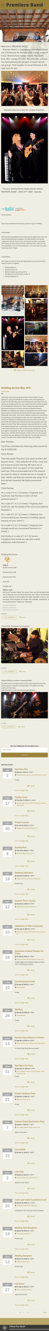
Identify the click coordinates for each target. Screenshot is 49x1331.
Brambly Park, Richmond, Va (25, 853)
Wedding (19, 1009)
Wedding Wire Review (9, 554)
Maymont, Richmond (23, 1262)
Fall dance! (19, 1283)
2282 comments (9, 617)
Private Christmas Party (25, 1093)
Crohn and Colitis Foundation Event (30, 1199)
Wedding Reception (23, 1255)
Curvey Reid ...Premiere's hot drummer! (15, 626)
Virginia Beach (21, 1015)
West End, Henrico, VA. (23, 1099)
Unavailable (20, 1149)
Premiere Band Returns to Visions (29, 1037)
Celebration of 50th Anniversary (29, 926)
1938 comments (9, 671)
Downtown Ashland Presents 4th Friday (29, 952)
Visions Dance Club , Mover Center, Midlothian (31, 1043)
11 (28, 1312)
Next (44, 1312)
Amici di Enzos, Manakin (24, 1290)
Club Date (19, 1171)
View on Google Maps (21, 790)
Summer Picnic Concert (25, 900)
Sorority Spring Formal (25, 981)
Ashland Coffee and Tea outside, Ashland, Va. (30, 959)
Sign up (24, 755)
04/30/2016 (5, 391)
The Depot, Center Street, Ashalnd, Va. (28, 1127)
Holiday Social (21, 797)
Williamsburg (21, 987)
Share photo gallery (25, 370)
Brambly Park (20, 847)
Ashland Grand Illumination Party (29, 1121)
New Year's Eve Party (24, 1065)
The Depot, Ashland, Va (24, 1234)
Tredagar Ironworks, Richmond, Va (27, 828)
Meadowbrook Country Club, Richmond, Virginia (31, 775)
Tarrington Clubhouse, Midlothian (27, 1206)
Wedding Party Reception (26, 1227)
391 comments (9, 727)
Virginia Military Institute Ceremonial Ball (16, 680)
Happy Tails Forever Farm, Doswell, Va (28, 879)
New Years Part (21, 769)
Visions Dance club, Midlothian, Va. (27, 1178)
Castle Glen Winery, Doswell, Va (26, 907)
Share (23, 617)
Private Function (22, 822)
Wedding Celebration (24, 872)
